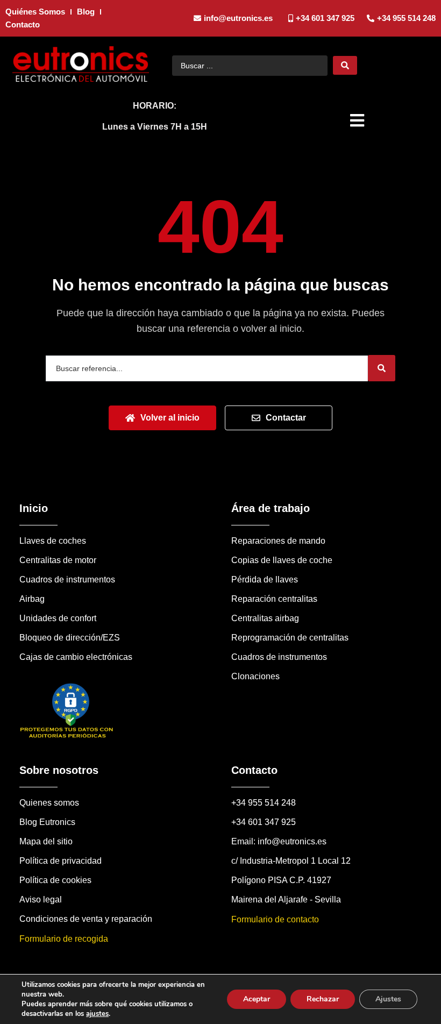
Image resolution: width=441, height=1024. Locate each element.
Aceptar (256, 999)
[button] (358, 120)
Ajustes (388, 999)
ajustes (97, 1014)
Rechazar (323, 999)
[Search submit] (345, 65)
